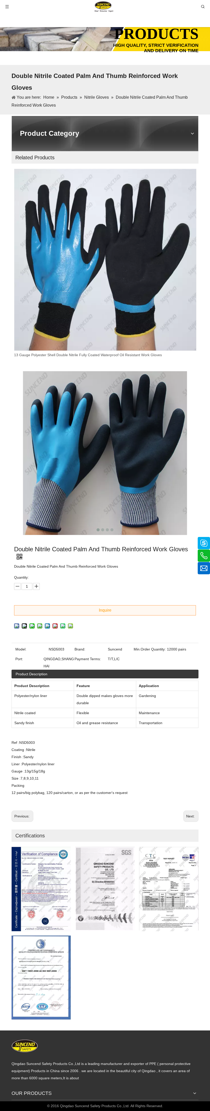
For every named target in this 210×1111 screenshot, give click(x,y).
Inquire (105, 610)
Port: (19, 659)
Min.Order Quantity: (150, 649)
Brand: (80, 649)
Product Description (31, 674)
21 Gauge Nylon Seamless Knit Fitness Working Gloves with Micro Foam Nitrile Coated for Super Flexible (99, 355)
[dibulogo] (25, 1045)
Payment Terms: (88, 659)
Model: (20, 649)
